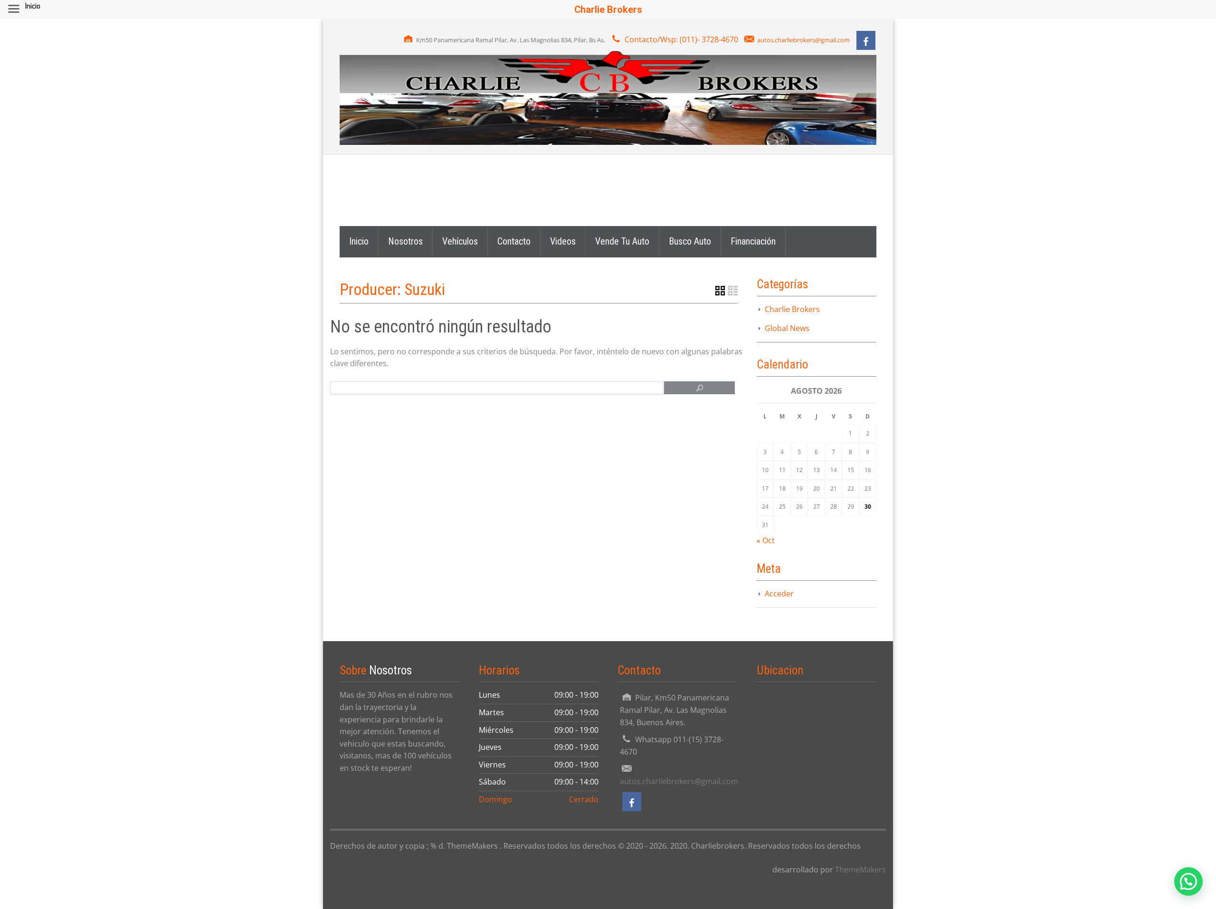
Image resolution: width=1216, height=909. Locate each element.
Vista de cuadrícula (720, 290)
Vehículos (460, 241)
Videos (563, 241)
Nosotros (405, 241)
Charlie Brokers (792, 309)
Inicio (359, 241)
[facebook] (865, 40)
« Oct (766, 540)
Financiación (753, 241)
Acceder (779, 593)
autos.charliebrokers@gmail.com (803, 40)
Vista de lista (733, 290)
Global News (787, 328)
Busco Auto (690, 241)
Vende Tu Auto (622, 241)
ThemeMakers (860, 869)
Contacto (514, 241)
